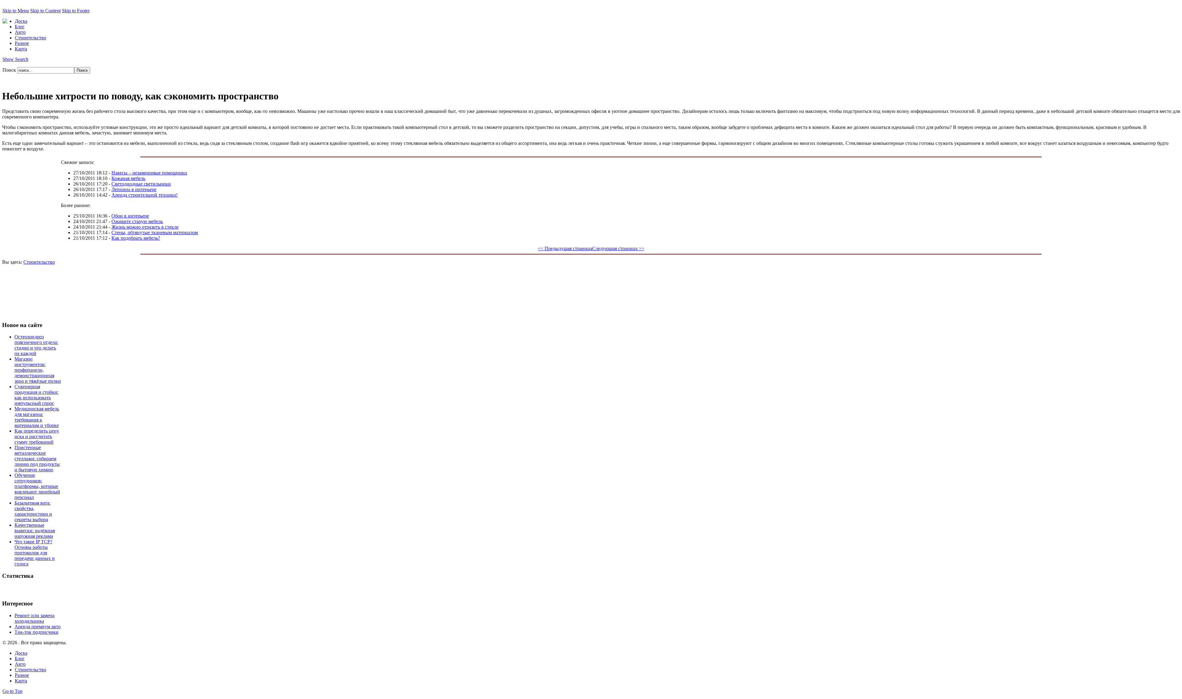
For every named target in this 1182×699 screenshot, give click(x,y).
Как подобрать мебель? (135, 238)
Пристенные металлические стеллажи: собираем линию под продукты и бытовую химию (37, 458)
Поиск (9, 70)
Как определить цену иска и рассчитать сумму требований (36, 436)
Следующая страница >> (618, 248)
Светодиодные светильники (141, 183)
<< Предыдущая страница (565, 248)
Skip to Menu (15, 10)
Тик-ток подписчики (36, 632)
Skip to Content (45, 10)
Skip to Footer (76, 10)
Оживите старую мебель (137, 221)
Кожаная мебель (128, 178)
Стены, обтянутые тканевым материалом (154, 232)
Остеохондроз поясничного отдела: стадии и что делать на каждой (36, 345)
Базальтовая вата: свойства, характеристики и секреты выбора (33, 511)
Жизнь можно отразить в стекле (145, 227)
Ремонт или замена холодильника (34, 618)
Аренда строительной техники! (144, 195)
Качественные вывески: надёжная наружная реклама (34, 530)
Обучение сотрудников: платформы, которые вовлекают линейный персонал (37, 486)
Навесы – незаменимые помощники (149, 172)
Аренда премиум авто (37, 626)
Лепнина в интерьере (133, 189)
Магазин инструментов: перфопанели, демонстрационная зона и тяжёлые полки (37, 370)
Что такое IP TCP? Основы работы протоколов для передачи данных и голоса (34, 552)
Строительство (39, 262)
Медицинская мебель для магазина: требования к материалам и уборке (36, 417)
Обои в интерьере (130, 215)
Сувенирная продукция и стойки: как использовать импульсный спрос (36, 395)
